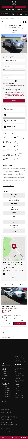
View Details (7, 323)
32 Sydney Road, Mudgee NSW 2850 (15, 270)
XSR (18, 18)
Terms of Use (19, 397)
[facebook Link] (3, 401)
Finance (17, 353)
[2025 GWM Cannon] (14, 296)
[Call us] (21, 22)
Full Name (5, 63)
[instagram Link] (5, 401)
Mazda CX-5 (5, 349)
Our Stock (18, 345)
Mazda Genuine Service (19, 381)
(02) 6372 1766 (10, 267)
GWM (7, 18)
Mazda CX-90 (6, 361)
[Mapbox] (7, 259)
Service (17, 366)
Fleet (16, 351)
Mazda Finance (19, 358)
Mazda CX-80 (6, 358)
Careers (17, 390)
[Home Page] (14, 2)
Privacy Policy (15, 94)
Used (2, 18)
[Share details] (23, 22)
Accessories (18, 373)
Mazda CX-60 (6, 355)
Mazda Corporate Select (20, 361)
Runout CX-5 (5, 353)
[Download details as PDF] (26, 22)
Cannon (13, 18)
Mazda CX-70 (6, 357)
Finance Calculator (18, 355)
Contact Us (20, 323)
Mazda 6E (5, 375)
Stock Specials (19, 349)
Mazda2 (4, 371)
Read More (9, 185)
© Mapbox (22, 259)
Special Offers (19, 347)
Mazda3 (4, 373)
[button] (14, 43)
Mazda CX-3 (5, 345)
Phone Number (7, 75)
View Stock (8, 7)
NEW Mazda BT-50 (7, 365)
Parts (16, 371)
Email (4, 69)
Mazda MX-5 (5, 380)
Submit (14, 100)
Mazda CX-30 (6, 347)
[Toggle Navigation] (26, 13)
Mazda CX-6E (6, 351)
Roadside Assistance (18, 378)
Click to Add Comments (8, 81)
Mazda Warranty (20, 375)
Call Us (14, 277)
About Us (18, 388)
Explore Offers (20, 7)
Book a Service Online (19, 369)
